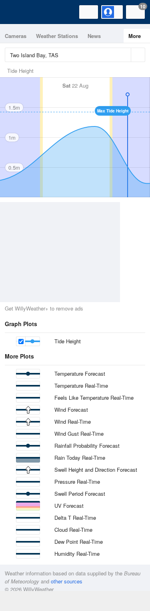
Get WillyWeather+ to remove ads (44, 308)
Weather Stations (57, 36)
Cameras (15, 36)
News (94, 36)
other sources (66, 581)
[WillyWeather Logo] (18, 12)
